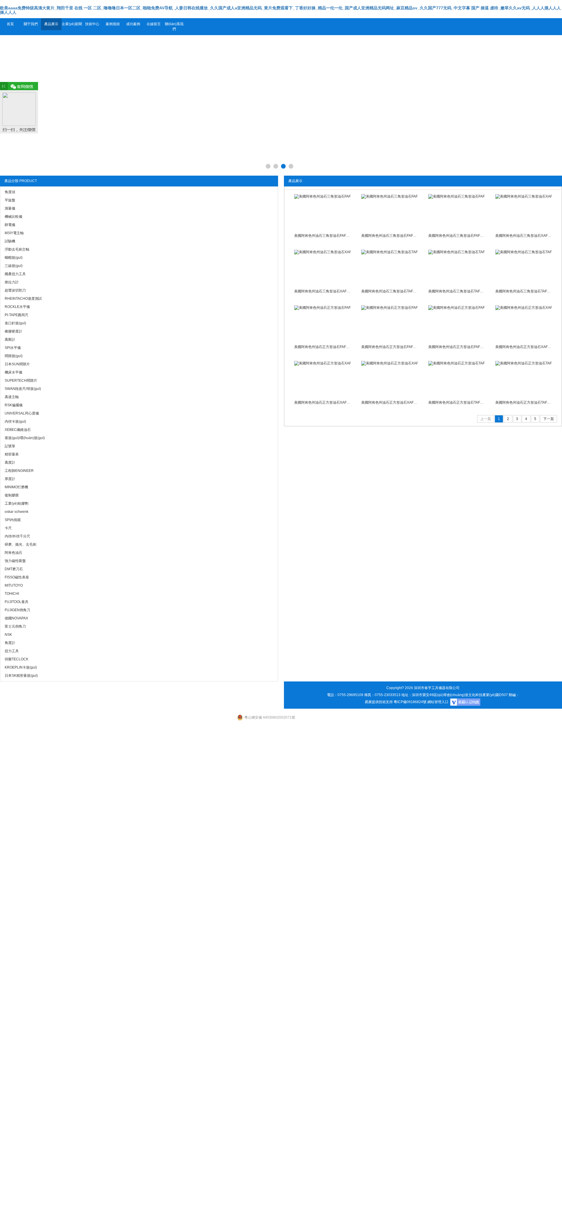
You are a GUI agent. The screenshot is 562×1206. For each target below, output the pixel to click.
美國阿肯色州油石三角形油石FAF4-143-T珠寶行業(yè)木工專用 (456, 236)
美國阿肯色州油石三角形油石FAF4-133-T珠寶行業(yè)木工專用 (389, 236)
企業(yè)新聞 (72, 24)
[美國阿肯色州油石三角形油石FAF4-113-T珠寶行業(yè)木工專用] (322, 211)
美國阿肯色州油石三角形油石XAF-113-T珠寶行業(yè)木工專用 (523, 236)
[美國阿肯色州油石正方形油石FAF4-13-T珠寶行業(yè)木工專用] (322, 322)
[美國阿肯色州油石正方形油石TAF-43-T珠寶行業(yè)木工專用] (523, 378)
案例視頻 (113, 24)
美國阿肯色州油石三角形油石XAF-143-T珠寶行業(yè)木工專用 (322, 291)
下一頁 (548, 419)
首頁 (10, 24)
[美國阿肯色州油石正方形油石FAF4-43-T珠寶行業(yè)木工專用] (456, 322)
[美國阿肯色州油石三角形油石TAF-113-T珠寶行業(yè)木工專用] (389, 267)
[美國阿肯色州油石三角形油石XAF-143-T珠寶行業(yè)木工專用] (322, 267)
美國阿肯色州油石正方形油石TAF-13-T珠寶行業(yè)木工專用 (456, 402)
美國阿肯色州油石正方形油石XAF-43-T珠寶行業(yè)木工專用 (389, 402)
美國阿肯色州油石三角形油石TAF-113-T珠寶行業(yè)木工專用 (389, 291)
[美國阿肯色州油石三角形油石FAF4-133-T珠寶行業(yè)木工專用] (389, 211)
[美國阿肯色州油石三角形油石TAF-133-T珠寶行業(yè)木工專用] (456, 267)
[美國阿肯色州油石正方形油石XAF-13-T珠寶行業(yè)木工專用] (523, 322)
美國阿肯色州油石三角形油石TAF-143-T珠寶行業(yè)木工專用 (523, 291)
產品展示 (51, 24)
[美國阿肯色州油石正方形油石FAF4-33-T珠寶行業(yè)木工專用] (389, 322)
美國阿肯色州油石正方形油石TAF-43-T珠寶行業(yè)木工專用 (523, 402)
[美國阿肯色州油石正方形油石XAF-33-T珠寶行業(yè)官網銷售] (322, 378)
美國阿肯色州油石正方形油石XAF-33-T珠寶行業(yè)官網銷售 (322, 402)
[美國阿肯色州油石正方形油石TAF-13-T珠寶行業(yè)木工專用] (456, 378)
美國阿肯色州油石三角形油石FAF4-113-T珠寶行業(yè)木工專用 (322, 236)
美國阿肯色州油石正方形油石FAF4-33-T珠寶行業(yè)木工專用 (389, 347)
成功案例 (133, 24)
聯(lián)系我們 (174, 26)
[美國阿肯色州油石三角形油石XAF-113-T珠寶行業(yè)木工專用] (523, 211)
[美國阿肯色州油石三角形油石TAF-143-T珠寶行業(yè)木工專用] (523, 267)
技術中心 (92, 24)
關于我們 (31, 24)
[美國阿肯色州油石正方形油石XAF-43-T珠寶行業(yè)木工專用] (389, 378)
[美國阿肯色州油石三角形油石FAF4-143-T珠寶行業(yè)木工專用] (456, 211)
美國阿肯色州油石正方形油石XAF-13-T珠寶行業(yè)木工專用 (523, 347)
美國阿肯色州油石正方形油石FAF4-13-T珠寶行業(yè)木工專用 (322, 347)
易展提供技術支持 (379, 702)
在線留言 (154, 24)
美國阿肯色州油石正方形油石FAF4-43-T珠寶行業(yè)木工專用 (456, 347)
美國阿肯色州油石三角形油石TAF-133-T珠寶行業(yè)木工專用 (456, 291)
